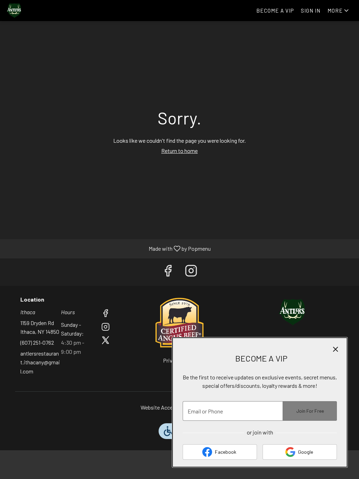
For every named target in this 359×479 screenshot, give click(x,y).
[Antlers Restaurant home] (37, 10)
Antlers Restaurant (292, 312)
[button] (338, 11)
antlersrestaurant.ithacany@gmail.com (40, 362)
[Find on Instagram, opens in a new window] (191, 272)
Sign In (310, 10)
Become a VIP (275, 10)
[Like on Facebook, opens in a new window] (168, 272)
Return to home (179, 150)
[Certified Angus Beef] (179, 321)
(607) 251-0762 (37, 342)
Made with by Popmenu (108, 248)
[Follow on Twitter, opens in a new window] (105, 341)
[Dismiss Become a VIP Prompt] (335, 349)
